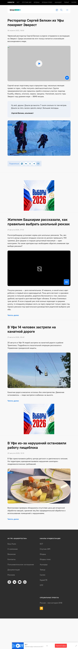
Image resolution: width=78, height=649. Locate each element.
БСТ (18, 2)
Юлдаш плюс (47, 2)
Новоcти (11, 2)
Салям (73, 2)
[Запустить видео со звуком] (39, 63)
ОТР (41, 585)
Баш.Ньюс (12, 544)
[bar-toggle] (67, 10)
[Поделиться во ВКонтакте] (26, 163)
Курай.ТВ (43, 580)
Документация (14, 570)
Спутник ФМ (26, 2)
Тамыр (66, 2)
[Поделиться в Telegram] (34, 163)
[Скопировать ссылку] (38, 163)
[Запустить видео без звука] (67, 78)
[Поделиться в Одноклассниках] (30, 163)
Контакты (12, 559)
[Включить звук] (66, 282)
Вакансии (12, 554)
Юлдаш (36, 2)
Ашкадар (58, 2)
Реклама (11, 575)
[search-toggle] (61, 10)
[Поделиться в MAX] (22, 163)
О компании (13, 549)
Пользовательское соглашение (21, 564)
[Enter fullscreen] (76, 645)
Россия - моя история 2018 (51, 603)
